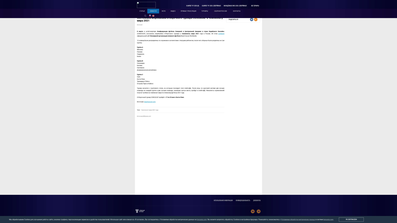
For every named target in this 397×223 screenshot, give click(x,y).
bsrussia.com (202, 220)
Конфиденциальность (243, 200)
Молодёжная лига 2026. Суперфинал (235, 6)
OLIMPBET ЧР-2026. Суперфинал (211, 6)
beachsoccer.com (149, 102)
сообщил (221, 33)
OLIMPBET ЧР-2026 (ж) (192, 6)
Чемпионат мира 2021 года (149, 110)
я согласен (351, 219)
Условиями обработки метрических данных (298, 220)
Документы (257, 200)
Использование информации (223, 200)
